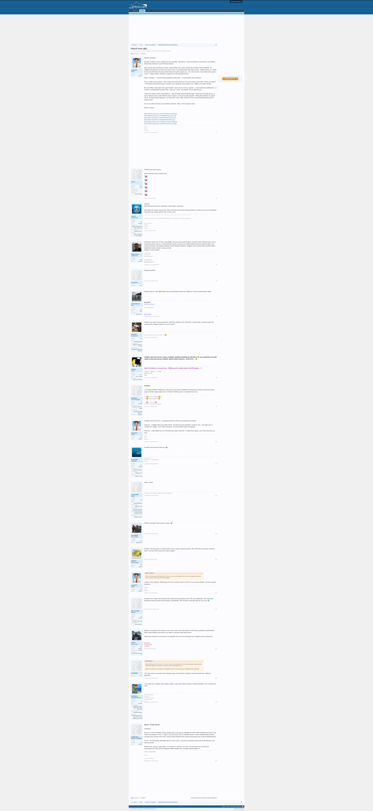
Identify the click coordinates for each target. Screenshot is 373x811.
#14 (216, 559)
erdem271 (158, 51)
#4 (216, 264)
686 (141, 259)
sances (133, 216)
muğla (140, 311)
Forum (142, 10)
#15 (216, 592)
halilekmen (134, 696)
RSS (242, 806)
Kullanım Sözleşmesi (239, 808)
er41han (133, 369)
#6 (216, 316)
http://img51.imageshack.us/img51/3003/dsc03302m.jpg (160, 118)
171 (141, 309)
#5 (216, 280)
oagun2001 (134, 459)
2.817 (140, 285)
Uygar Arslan (135, 254)
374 (141, 500)
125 (141, 465)
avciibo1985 (134, 494)
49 (141, 616)
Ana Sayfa (135, 10)
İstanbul (140, 75)
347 (141, 646)
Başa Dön (238, 806)
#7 (216, 337)
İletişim (223, 806)
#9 (216, 406)
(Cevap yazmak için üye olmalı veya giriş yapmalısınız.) (204, 797)
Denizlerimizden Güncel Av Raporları (142, 51)
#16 (216, 609)
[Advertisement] (174, 29)
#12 (216, 495)
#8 (216, 377)
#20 (216, 760)
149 (141, 221)
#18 (216, 678)
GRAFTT (133, 561)
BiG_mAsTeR (135, 611)
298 (141, 565)
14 (141, 701)
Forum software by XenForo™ (142, 808)
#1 (216, 132)
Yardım (228, 806)
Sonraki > (143, 53)
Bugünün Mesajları (134, 13)
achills (133, 642)
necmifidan (134, 535)
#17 (216, 648)
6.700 (140, 185)
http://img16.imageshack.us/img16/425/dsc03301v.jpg (159, 119)
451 (141, 338)
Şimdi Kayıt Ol (230, 78)
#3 (216, 230)
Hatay (140, 187)
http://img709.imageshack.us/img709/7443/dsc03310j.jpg (160, 123)
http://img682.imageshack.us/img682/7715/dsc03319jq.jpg (160, 122)
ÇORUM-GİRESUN (138, 341)
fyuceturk (134, 398)
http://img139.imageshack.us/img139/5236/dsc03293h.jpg (160, 114)
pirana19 (133, 334)
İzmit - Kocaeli (139, 376)
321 (141, 540)
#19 (216, 702)
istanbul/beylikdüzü (137, 503)
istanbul (140, 618)
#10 (216, 441)
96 (141, 402)
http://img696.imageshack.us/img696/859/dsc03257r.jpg (160, 116)
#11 (216, 463)
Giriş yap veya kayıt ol (236, 1)
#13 (216, 533)
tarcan (133, 182)
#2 (216, 198)
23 (141, 742)
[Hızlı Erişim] (216, 44)
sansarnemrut (135, 304)
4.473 (140, 374)
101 (141, 74)
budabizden (134, 737)
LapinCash (134, 282)
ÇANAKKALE (139, 542)
